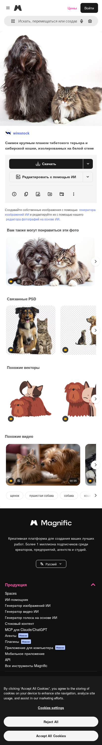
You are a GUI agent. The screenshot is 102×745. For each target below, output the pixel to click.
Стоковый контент (19, 623)
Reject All (51, 721)
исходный (33, 42)
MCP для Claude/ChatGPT (26, 629)
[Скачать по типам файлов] (88, 164)
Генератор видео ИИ (22, 611)
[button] (51, 564)
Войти (89, 7)
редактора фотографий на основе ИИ (32, 219)
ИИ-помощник (16, 599)
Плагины (17, 641)
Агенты (16, 635)
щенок (14, 495)
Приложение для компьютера (34, 647)
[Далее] (95, 261)
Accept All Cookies (51, 735)
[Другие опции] (73, 194)
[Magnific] (51, 524)
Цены (72, 7)
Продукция (16, 585)
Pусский (51, 564)
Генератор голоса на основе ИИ (31, 617)
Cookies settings (51, 707)
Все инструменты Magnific (26, 665)
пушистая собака (41, 495)
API (7, 659)
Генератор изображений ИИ (28, 605)
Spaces (11, 593)
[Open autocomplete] (11, 21)
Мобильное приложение (25, 653)
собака (69, 495)
